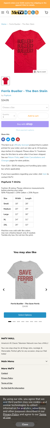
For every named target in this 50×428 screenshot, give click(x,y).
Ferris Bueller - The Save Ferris (25, 303)
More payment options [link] (25, 130)
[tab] (9, 321)
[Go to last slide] (3, 289)
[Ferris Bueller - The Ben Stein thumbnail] (5, 81)
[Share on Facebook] (3, 139)
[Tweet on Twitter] (8, 139)
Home (3, 24)
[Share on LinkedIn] (13, 139)
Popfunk (7, 95)
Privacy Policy (11, 414)
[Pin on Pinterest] (18, 139)
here (45, 174)
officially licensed (21, 145)
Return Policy (14, 157)
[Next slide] (46, 289)
